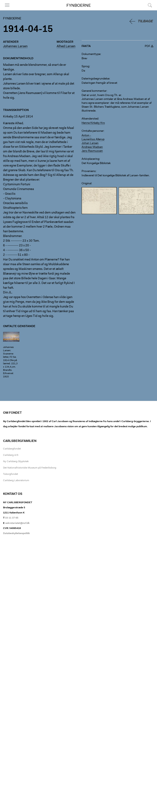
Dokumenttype (91, 54)
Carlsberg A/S (10, 455)
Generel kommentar (94, 91)
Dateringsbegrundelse (95, 78)
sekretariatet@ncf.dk (17, 523)
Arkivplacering (90, 159)
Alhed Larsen (66, 46)
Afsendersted (90, 118)
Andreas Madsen (92, 147)
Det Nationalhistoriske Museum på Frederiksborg (29, 468)
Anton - (86, 135)
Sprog (85, 66)
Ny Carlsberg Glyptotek (16, 461)
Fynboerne (78, 6)
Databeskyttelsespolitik (16, 533)
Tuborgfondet (10, 474)
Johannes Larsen (15, 46)
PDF (147, 46)
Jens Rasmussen (92, 151)
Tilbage (145, 21)
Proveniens (89, 171)
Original (86, 183)
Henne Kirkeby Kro (93, 123)
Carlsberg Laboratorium (16, 480)
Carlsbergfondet (12, 449)
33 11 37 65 (11, 518)
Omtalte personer (93, 131)
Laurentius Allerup (93, 139)
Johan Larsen (90, 143)
